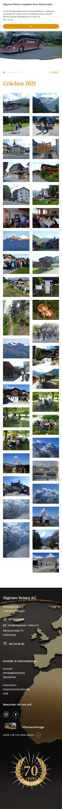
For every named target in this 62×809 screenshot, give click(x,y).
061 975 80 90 (16, 619)
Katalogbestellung (14, 673)
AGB (5, 693)
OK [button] (31, 26)
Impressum (9, 685)
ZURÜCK (55, 72)
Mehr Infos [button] (7, 20)
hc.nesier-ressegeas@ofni (23, 625)
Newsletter (9, 677)
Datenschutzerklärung (16, 689)
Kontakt (7, 669)
